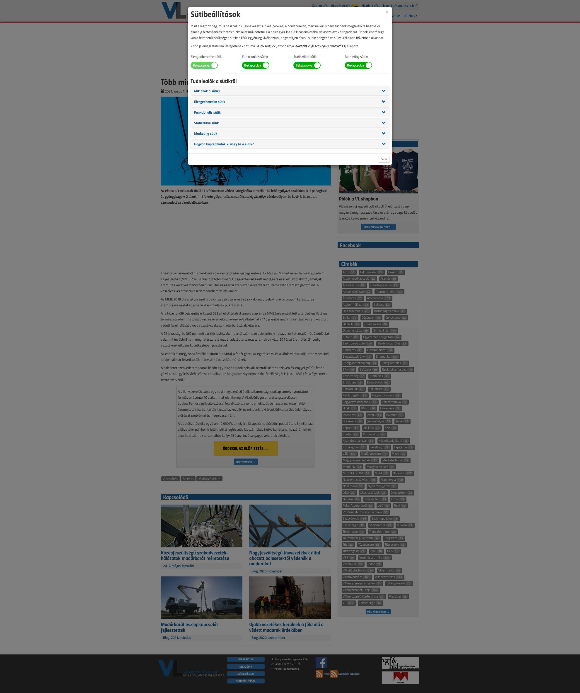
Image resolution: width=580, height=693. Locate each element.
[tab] (290, 90)
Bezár (384, 159)
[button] (207, 91)
